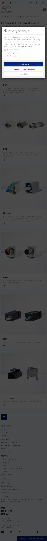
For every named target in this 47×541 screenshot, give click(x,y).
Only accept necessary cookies (23, 69)
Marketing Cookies (13, 53)
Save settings (23, 74)
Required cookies (13, 50)
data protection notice (24, 46)
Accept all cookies (23, 64)
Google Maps (11, 56)
